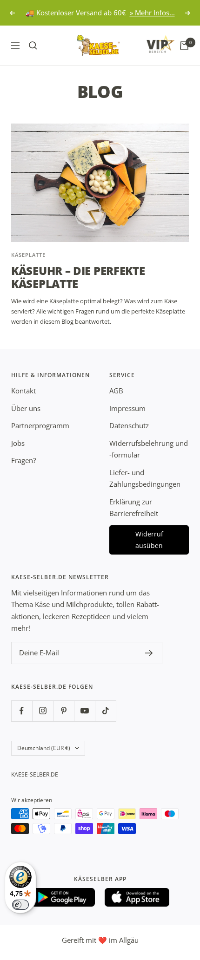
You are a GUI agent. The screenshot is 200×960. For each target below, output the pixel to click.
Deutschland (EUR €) (43, 748)
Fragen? (23, 460)
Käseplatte (28, 254)
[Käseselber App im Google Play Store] (62, 897)
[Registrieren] (149, 653)
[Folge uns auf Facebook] (21, 710)
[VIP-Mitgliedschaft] (151, 44)
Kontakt (23, 390)
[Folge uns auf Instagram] (42, 710)
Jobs (18, 443)
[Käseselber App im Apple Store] (137, 897)
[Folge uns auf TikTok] (105, 710)
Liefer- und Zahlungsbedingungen (144, 478)
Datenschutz (129, 425)
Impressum (127, 408)
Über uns (25, 408)
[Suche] (33, 45)
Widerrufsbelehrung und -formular (148, 449)
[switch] (20, 905)
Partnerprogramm (40, 425)
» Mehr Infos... (152, 12)
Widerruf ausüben (149, 539)
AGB (116, 390)
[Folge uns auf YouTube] (84, 710)
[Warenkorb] (184, 45)
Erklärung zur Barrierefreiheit (133, 507)
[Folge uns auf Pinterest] (63, 710)
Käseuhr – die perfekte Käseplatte (78, 277)
